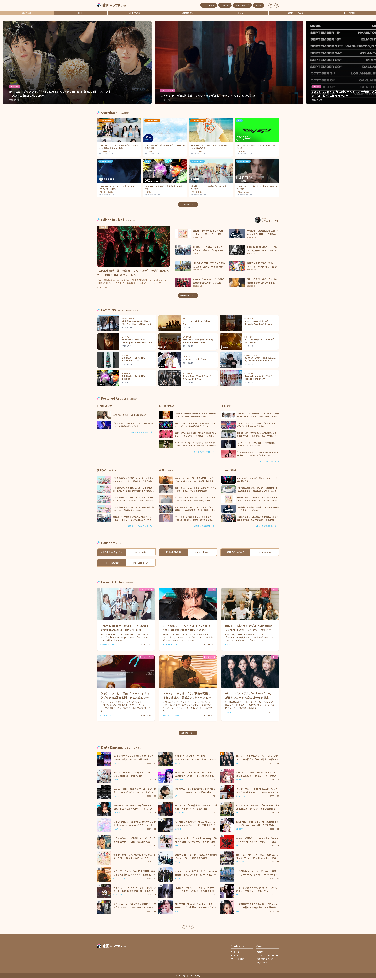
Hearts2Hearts (146, 589)
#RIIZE (228, 645)
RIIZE (275, 589)
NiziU (275, 657)
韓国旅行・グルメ (295, 13)
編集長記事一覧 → (188, 295)
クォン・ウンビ (146, 657)
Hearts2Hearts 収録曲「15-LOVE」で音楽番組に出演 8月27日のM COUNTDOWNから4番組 (125, 630)
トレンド (241, 13)
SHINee (212, 589)
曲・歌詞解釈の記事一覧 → (205, 451)
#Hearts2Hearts (107, 645)
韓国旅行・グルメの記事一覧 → (141, 526)
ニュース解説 (349, 13)
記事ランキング (242, 5)
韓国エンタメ (188, 13)
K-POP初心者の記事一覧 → (143, 432)
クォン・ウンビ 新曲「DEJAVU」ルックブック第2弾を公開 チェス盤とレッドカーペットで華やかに (125, 697)
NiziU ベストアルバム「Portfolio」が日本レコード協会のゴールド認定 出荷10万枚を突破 (250, 697)
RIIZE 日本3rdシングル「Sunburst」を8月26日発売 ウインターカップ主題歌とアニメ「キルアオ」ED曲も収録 (250, 630)
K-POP (81, 13)
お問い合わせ (263, 951)
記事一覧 (225, 5)
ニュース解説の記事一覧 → (267, 526)
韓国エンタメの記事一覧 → (205, 526)
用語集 (258, 5)
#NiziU (228, 712)
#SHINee (166, 645)
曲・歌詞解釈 (166, 405)
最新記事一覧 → (188, 733)
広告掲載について (265, 958)
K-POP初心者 (134, 13)
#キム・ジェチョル (171, 715)
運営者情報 (262, 962)
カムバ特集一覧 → (188, 204)
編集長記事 (27, 13)
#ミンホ (174, 645)
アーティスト (208, 5)
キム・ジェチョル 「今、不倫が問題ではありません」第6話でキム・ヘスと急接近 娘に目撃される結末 (187, 697)
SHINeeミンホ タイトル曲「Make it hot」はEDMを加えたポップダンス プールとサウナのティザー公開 (187, 630)
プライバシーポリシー (267, 955)
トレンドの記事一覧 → (269, 461)
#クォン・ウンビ (107, 715)
